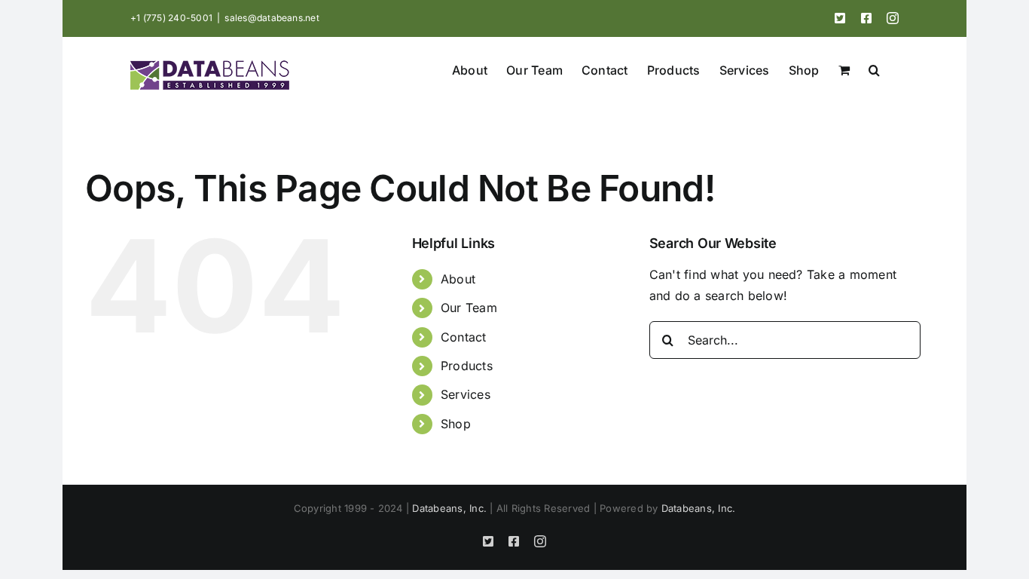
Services (465, 394)
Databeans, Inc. (449, 508)
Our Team (469, 307)
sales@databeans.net (271, 17)
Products (467, 365)
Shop (456, 423)
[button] (874, 68)
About (458, 278)
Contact (464, 337)
